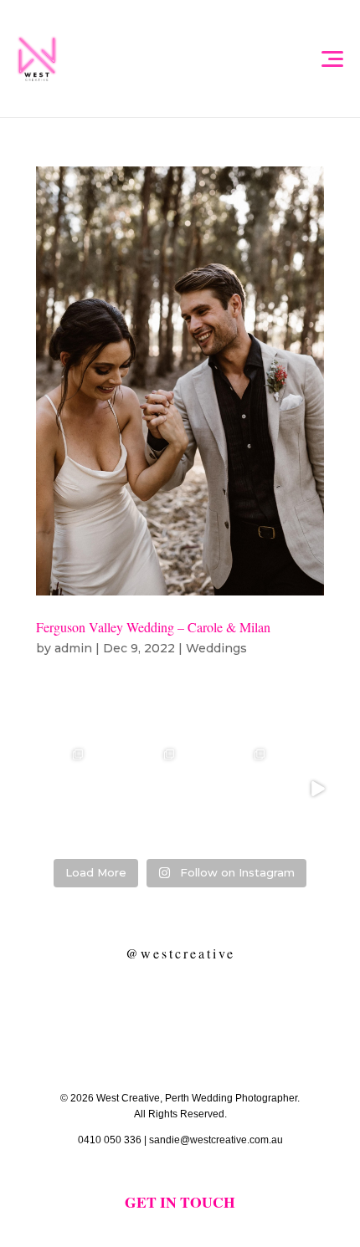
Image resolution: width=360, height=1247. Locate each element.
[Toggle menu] (331, 58)
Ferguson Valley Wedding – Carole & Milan (153, 627)
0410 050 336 (109, 1140)
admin (73, 648)
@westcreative (180, 953)
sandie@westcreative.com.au (216, 1140)
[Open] (43, 788)
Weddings (216, 648)
